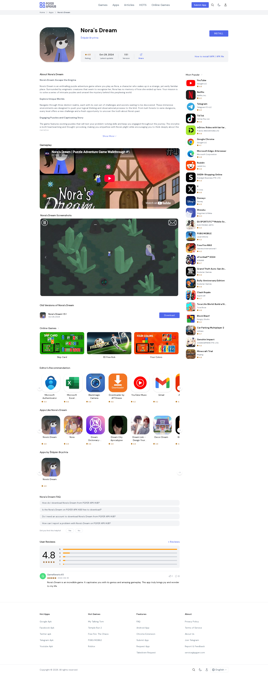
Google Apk (46, 621)
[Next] (173, 257)
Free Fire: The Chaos (98, 634)
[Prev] (45, 257)
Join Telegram (192, 640)
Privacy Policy (192, 621)
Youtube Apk (46, 646)
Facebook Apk (47, 627)
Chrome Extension (145, 634)
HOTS (143, 5)
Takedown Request (146, 652)
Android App (142, 627)
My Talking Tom (96, 621)
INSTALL (218, 33)
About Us (189, 634)
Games (102, 5)
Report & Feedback (195, 646)
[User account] (225, 5)
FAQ (138, 621)
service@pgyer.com (195, 652)
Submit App (200, 5)
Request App (143, 646)
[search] (212, 5)
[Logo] (48, 5)
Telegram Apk (47, 640)
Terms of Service (193, 627)
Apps (115, 5)
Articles (129, 5)
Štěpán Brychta (89, 37)
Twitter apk (45, 634)
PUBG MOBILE (95, 640)
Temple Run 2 (95, 627)
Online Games (161, 5)
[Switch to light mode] (219, 5)
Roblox (91, 646)
